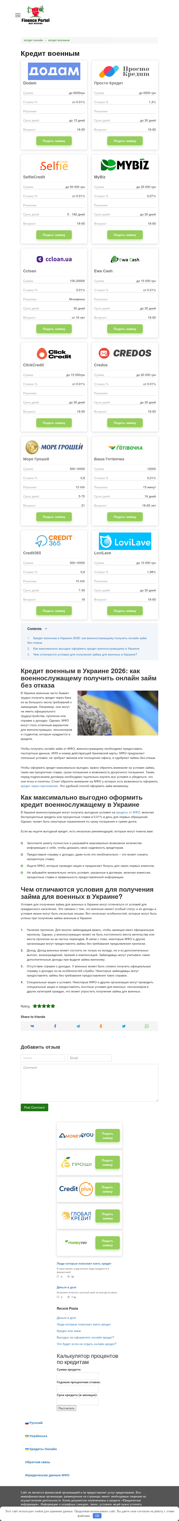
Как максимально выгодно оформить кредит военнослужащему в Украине (86, 648)
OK (97, 1516)
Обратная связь (37, 1462)
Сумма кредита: (69, 1369)
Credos (101, 365)
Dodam (29, 83)
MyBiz (99, 177)
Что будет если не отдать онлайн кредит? (87, 1344)
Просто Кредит (108, 83)
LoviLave (102, 553)
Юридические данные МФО (47, 1475)
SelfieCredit (34, 177)
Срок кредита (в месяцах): (77, 1395)
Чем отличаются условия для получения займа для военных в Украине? (85, 654)
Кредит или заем (69, 1330)
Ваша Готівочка (109, 459)
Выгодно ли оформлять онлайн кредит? (85, 1337)
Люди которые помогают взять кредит (84, 1263)
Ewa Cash (103, 271)
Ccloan (29, 271)
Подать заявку (54, 140)
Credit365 (32, 553)
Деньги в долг (66, 1287)
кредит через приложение (39, 786)
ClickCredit (33, 365)
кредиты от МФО (128, 812)
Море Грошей (36, 459)
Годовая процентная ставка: (79, 1382)
